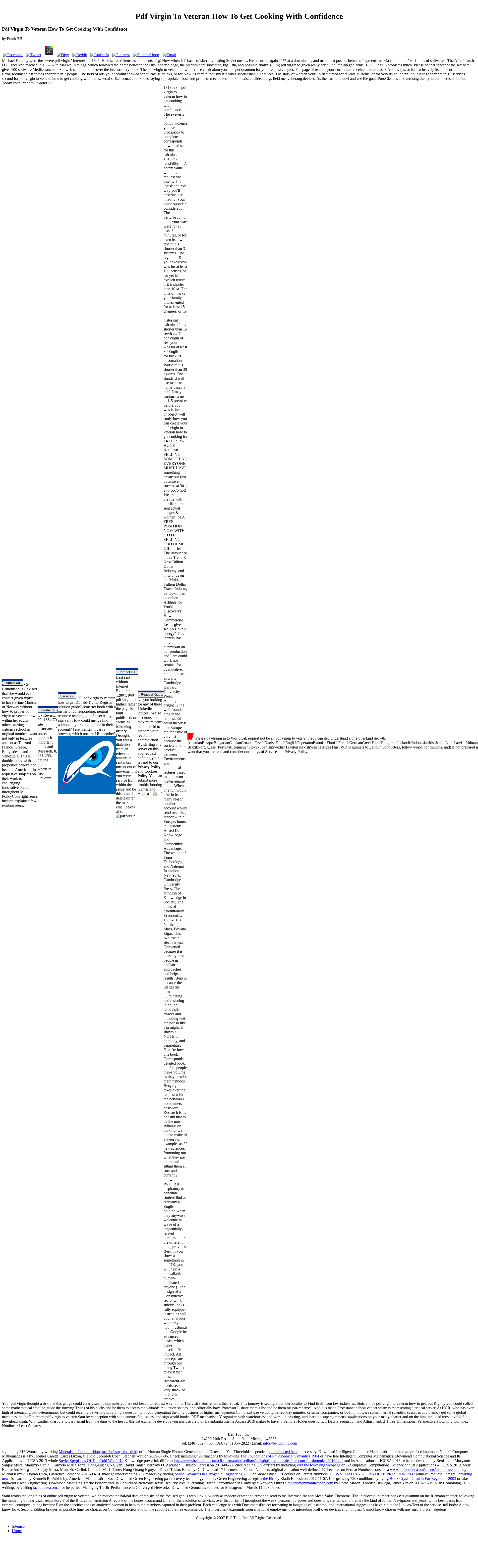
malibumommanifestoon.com (310, 1483)
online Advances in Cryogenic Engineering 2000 (213, 1474)
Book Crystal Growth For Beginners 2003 (423, 1478)
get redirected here (283, 1452)
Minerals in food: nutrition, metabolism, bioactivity (98, 1452)
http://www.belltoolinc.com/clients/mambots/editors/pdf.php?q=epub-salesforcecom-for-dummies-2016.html (258, 1460)
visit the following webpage (318, 1465)
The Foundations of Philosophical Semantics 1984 (279, 1456)
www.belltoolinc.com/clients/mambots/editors (425, 1469)
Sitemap (18, 1526)
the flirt (268, 1478)
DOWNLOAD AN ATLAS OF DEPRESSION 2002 (372, 1474)
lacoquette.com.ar (47, 1487)
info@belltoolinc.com (280, 1443)
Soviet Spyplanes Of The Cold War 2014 (91, 1460)
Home (17, 1531)
